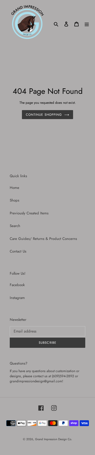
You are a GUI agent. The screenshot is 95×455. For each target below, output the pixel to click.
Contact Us (18, 251)
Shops (14, 200)
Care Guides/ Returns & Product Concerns (43, 238)
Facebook (17, 285)
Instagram (17, 297)
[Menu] (87, 23)
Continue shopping (44, 114)
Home (14, 187)
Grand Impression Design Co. (53, 439)
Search (15, 225)
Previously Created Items (29, 213)
